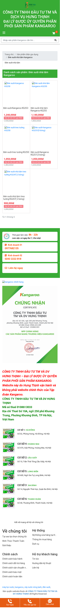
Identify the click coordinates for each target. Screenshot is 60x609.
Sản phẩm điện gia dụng (27, 54)
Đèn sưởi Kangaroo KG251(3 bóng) (40, 153)
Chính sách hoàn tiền (12, 576)
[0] (53, 33)
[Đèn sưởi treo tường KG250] (16, 137)
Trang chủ (9, 54)
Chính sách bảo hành (12, 559)
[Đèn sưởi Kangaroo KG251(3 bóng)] (44, 137)
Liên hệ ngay (15, 268)
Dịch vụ (35, 544)
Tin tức (35, 559)
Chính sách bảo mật (11, 572)
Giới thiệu (6, 545)
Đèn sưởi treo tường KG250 (16, 152)
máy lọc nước (8, 587)
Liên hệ (35, 567)
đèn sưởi (46, 587)
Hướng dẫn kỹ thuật (41, 563)
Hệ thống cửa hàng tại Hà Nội (44, 535)
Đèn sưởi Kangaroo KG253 (15, 108)
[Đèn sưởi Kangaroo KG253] (16, 93)
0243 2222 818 (13, 258)
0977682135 (12, 248)
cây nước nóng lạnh (33, 587)
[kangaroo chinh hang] (30, 281)
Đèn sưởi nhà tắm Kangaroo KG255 (39, 109)
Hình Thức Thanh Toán (13, 541)
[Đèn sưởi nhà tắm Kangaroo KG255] (44, 93)
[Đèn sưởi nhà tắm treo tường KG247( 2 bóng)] (16, 181)
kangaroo (19, 587)
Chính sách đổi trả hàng (13, 563)
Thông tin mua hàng (42, 539)
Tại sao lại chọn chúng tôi (14, 536)
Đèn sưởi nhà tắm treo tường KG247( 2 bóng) (14, 197)
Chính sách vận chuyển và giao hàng (14, 567)
